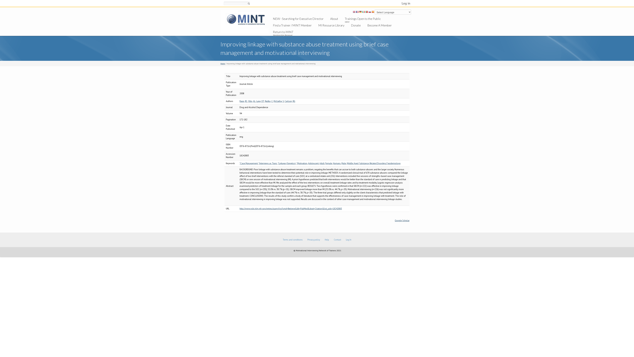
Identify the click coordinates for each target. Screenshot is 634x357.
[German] (360, 12)
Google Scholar (402, 220)
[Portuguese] (366, 12)
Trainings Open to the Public (363, 18)
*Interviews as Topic (268, 163)
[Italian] (363, 12)
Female (328, 163)
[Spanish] (373, 12)
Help (327, 239)
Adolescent (313, 163)
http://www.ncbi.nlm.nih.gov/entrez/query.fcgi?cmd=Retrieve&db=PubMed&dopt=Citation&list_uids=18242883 (291, 208)
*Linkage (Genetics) (287, 163)
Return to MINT (283, 32)
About (334, 18)
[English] (354, 12)
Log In (348, 239)
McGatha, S (279, 101)
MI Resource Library (331, 25)
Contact (337, 239)
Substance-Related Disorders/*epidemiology (380, 163)
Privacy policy (313, 239)
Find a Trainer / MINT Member (292, 25)
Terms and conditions (293, 239)
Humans (337, 163)
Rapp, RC (243, 101)
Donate (356, 25)
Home (222, 63)
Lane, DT (260, 101)
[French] (357, 12)
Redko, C (269, 101)
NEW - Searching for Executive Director (298, 18)
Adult (321, 163)
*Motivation (302, 163)
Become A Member (379, 25)
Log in (406, 3)
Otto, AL (251, 101)
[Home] (244, 21)
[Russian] (370, 12)
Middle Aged (352, 163)
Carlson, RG (290, 101)
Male (343, 163)
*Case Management (249, 163)
